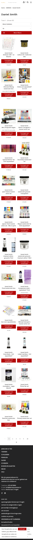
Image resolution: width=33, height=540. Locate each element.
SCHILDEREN (5, 455)
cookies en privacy (7, 516)
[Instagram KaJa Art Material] (5, 493)
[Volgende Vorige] (16, 442)
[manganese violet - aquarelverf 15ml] (24, 277)
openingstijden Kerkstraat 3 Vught (12, 502)
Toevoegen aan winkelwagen (8, 61)
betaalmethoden (6, 522)
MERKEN (8, 8)
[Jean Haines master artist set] (8, 180)
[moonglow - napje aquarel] (8, 375)
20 (27, 439)
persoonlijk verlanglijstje (9, 508)
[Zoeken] (28, 2)
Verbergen (22, 529)
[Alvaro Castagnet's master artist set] (24, 116)
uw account (5, 511)
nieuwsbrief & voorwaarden (10, 525)
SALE (2, 472)
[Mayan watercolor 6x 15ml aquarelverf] (24, 212)
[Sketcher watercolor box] (8, 407)
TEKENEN (4, 452)
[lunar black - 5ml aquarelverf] (8, 343)
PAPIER (3, 460)
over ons (4, 499)
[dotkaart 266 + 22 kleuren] (8, 43)
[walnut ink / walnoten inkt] (24, 43)
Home (3, 8)
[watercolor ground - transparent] (24, 180)
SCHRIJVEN (4, 463)
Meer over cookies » (29, 532)
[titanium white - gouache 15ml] (8, 245)
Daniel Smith (16, 8)
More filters (17, 33)
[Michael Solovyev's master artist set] (24, 310)
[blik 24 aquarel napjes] (8, 116)
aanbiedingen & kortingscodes (11, 513)
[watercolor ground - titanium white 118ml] (24, 245)
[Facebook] (2, 493)
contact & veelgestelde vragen (11, 505)
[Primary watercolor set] (24, 407)
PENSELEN (4, 457)
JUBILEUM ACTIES (6, 449)
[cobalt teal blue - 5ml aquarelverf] (24, 343)
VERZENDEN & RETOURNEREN (10, 519)
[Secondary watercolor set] (24, 148)
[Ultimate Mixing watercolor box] (8, 75)
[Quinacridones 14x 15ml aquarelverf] (8, 148)
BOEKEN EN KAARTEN (8, 466)
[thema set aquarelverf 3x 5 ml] (24, 75)
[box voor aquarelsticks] (8, 310)
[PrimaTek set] (24, 375)
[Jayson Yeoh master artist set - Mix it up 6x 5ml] (8, 212)
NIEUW (3, 469)
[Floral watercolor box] (8, 277)
